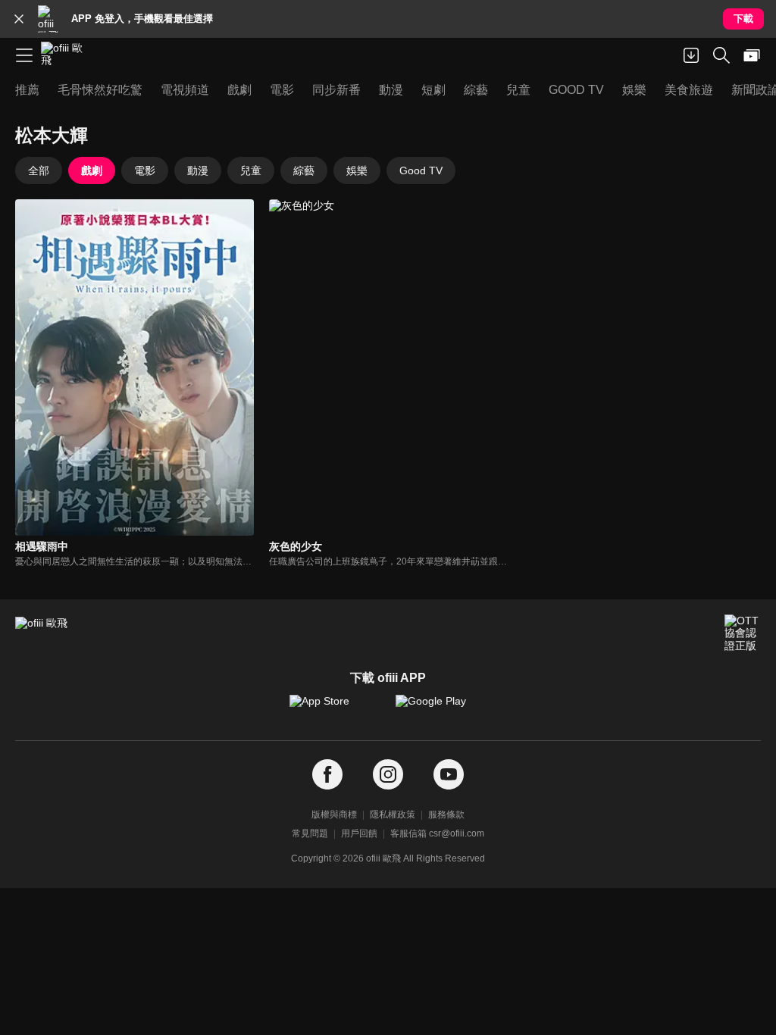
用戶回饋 (359, 833)
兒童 (250, 170)
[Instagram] (388, 774)
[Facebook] (327, 774)
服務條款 (446, 814)
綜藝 (303, 170)
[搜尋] (721, 55)
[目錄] (24, 55)
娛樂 (357, 170)
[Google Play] (441, 708)
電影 (144, 170)
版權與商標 (334, 814)
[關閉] (19, 19)
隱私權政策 (392, 814)
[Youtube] (448, 774)
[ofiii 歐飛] (66, 55)
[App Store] (334, 708)
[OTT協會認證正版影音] (742, 632)
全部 (38, 170)
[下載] (691, 55)
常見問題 (310, 833)
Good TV (421, 170)
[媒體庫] (752, 55)
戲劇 (91, 170)
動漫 (197, 170)
